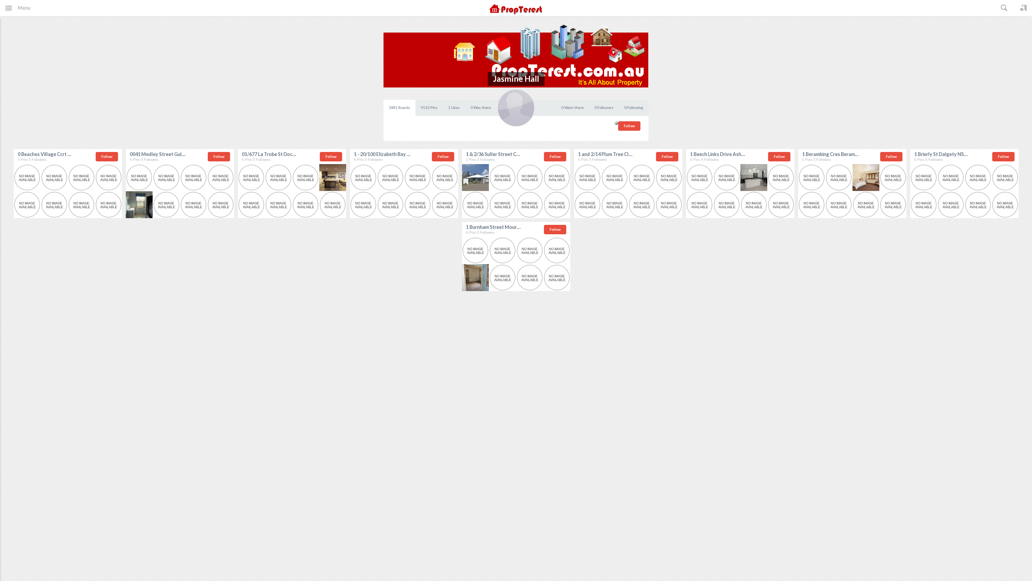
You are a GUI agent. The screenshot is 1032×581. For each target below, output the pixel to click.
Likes (454, 107)
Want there (572, 107)
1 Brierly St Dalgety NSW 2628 (947, 154)
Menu (24, 8)
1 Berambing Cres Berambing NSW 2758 (845, 154)
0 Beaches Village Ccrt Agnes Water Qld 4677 (67, 154)
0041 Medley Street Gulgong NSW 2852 (173, 154)
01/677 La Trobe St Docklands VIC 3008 (285, 154)
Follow (629, 126)
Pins (429, 107)
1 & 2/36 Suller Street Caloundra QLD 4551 (512, 154)
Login (1023, 8)
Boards (399, 107)
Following (633, 107)
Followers (604, 107)
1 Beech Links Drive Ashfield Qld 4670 (731, 154)
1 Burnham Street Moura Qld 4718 (503, 227)
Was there (481, 107)
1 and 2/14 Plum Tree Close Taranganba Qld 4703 (631, 154)
